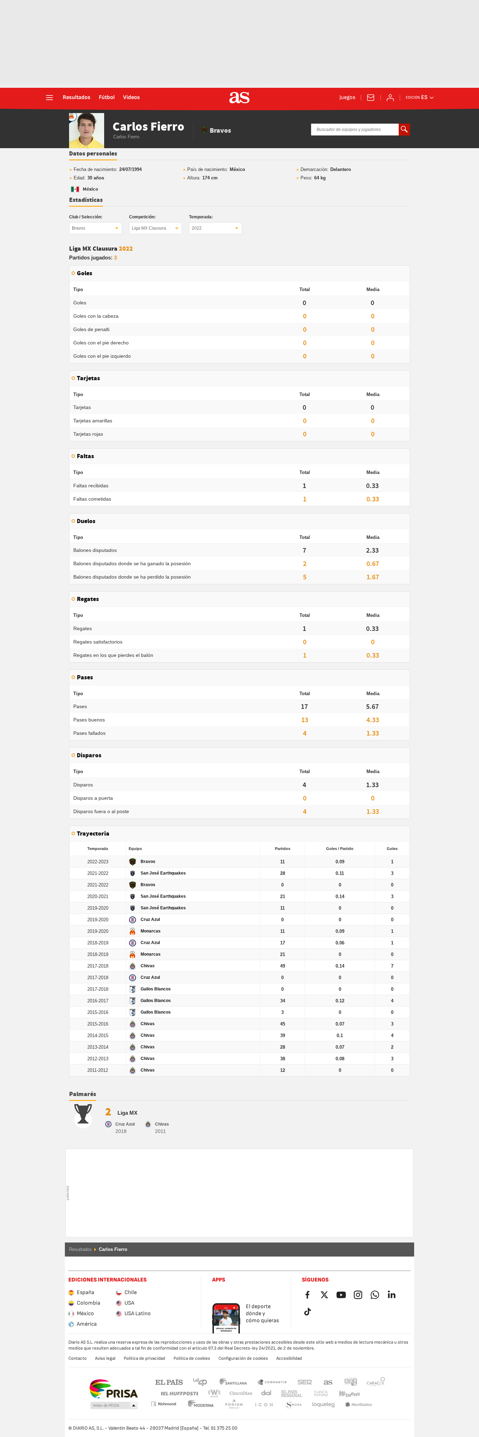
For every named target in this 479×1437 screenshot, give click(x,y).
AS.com (328, 1381)
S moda (264, 1404)
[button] (114, 1405)
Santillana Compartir (272, 1381)
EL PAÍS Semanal (290, 1393)
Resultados (76, 97)
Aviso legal (105, 1358)
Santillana (233, 1381)
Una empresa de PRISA (113, 1388)
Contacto (77, 1358)
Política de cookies (192, 1358)
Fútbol (107, 97)
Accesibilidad (289, 1358)
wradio (216, 1393)
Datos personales (93, 153)
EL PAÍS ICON (234, 1404)
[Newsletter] (370, 97)
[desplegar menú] (49, 98)
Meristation (323, 1404)
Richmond (373, 1393)
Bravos (78, 228)
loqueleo (293, 1404)
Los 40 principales (199, 1381)
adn (351, 1381)
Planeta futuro (315, 1393)
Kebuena (345, 1393)
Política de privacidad (144, 1358)
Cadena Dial (265, 1393)
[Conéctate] (390, 97)
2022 (197, 228)
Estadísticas (86, 200)
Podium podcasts (201, 1404)
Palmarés (82, 1094)
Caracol (376, 1381)
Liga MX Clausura (149, 228)
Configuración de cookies (243, 1358)
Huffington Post (179, 1393)
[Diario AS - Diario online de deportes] (239, 97)
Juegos (347, 97)
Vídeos (131, 97)
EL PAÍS (169, 1381)
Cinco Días (238, 1393)
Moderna (163, 1403)
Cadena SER (304, 1381)
